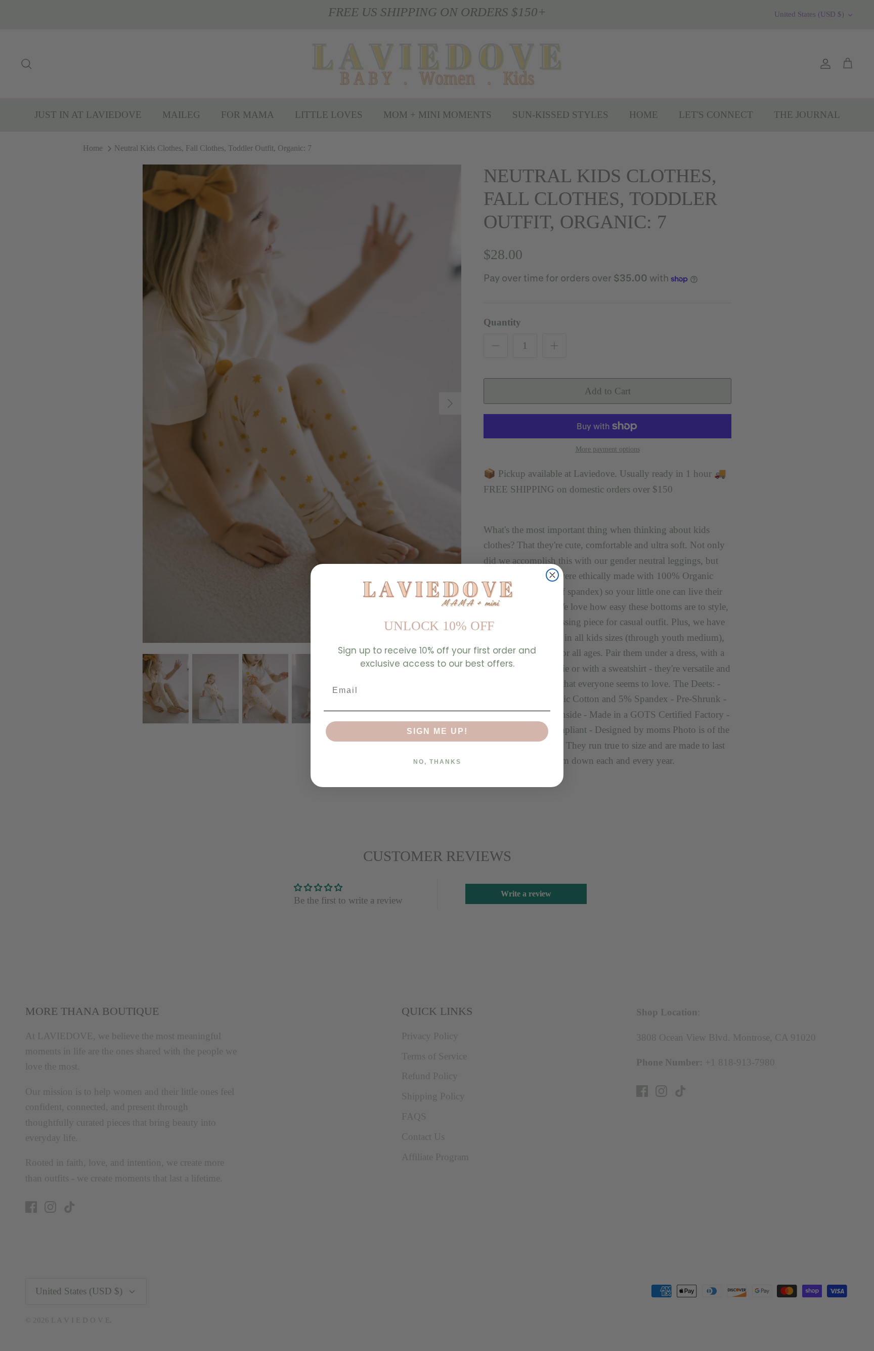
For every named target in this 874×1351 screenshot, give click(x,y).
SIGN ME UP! (437, 731)
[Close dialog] (552, 575)
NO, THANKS (437, 761)
